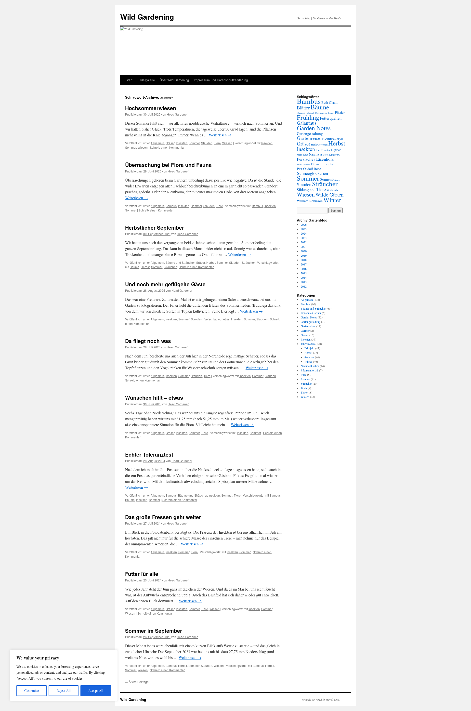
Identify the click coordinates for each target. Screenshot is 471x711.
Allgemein (157, 143)
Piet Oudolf (305, 168)
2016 (304, 269)
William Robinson (310, 200)
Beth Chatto (329, 102)
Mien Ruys (302, 154)
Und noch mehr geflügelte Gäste (165, 284)
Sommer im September (153, 630)
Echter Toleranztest (149, 454)
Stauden (206, 143)
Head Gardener (177, 114)
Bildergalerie (146, 80)
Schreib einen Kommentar (167, 147)
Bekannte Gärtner (311, 313)
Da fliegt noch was (148, 340)
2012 (304, 286)
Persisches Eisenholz (315, 159)
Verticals (332, 190)
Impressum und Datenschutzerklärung (221, 80)
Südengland (306, 189)
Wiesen (227, 143)
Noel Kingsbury (331, 154)
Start (129, 80)
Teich (304, 388)
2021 (304, 247)
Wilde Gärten (329, 194)
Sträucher (248, 262)
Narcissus (316, 154)
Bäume (134, 267)
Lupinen (336, 149)
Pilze (303, 375)
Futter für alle (141, 573)
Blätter (303, 107)
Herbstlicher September (154, 227)
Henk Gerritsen (319, 144)
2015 (304, 273)
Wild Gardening (147, 16)
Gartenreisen (310, 138)
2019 (304, 255)
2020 (304, 251)
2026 (304, 224)
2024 (304, 233)
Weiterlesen (220, 134)
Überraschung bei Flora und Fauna (168, 164)
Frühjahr (309, 348)
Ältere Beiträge (137, 682)
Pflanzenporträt (323, 163)
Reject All (64, 690)
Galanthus (306, 122)
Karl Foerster (323, 150)
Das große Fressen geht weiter (163, 517)
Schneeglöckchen (312, 173)
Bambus (171, 206)
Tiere (217, 143)
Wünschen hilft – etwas (154, 397)
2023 (304, 238)
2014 (304, 277)
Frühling (308, 117)
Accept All (95, 690)
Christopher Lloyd (324, 113)
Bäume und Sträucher (180, 262)
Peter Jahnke (303, 164)
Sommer (194, 143)
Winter (332, 199)
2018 (304, 260)
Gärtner (305, 330)
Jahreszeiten (308, 344)
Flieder (340, 112)
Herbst (210, 262)
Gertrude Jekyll (333, 138)
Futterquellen (330, 118)
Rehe (317, 168)
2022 (304, 242)
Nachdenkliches (310, 366)
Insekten (181, 143)
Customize (31, 690)
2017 (304, 264)
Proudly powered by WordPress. (321, 699)
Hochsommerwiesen (150, 108)
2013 (304, 282)
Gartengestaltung (310, 133)
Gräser (170, 143)
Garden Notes (314, 128)
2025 (304, 229)
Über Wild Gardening (174, 80)
